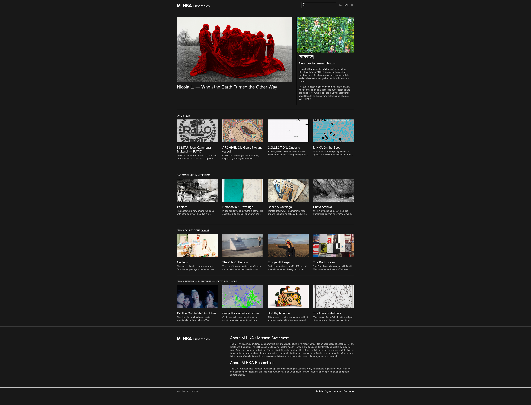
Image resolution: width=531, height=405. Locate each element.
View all (205, 230)
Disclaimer (348, 391)
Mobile (319, 391)
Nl (340, 4)
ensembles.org (318, 69)
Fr (351, 4)
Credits (337, 391)
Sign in (328, 391)
